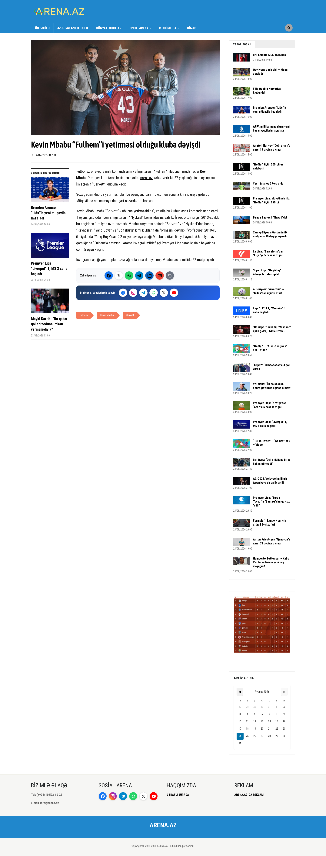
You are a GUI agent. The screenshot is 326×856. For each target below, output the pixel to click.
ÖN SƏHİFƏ (42, 28)
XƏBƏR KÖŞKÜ (242, 44)
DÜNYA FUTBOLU (107, 28)
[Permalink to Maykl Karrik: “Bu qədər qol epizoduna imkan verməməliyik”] (50, 302)
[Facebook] (109, 275)
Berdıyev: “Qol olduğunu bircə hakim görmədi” (272, 462)
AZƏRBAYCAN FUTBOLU (72, 28)
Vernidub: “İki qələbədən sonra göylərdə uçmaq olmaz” (272, 386)
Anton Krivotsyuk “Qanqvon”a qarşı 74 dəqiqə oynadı (271, 541)
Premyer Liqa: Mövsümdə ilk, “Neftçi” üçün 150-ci (271, 200)
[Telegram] (139, 275)
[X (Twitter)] (119, 275)
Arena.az (146, 178)
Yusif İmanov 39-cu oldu (268, 183)
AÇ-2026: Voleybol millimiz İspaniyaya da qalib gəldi (270, 480)
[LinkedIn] (149, 275)
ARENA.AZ (163, 825)
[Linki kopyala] (170, 275)
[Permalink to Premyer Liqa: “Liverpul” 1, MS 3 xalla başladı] (50, 247)
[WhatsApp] (129, 275)
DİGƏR (191, 28)
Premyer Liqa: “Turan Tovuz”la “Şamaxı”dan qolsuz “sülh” (271, 501)
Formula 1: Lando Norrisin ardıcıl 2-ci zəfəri (269, 522)
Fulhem (160, 171)
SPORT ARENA (139, 28)
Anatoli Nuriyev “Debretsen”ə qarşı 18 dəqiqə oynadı (272, 147)
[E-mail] (159, 275)
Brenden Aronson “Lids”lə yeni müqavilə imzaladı (48, 212)
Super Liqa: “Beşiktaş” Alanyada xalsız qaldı (267, 272)
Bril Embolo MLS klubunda (269, 55)
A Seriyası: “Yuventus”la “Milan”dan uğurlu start (268, 291)
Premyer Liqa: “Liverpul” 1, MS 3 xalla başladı (49, 268)
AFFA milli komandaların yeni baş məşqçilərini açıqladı (271, 128)
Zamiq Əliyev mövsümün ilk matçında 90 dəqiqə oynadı (270, 234)
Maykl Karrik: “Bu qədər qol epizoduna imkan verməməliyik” (49, 324)
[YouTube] (174, 293)
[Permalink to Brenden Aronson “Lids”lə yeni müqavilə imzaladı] (50, 191)
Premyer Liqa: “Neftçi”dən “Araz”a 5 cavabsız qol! (269, 405)
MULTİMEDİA (167, 28)
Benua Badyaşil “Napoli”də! (270, 217)
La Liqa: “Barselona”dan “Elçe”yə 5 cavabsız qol (268, 253)
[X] (164, 293)
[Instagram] (133, 293)
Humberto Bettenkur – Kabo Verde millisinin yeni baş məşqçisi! (271, 562)
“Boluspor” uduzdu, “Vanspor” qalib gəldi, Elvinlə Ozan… (272, 329)
